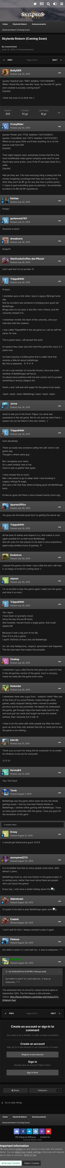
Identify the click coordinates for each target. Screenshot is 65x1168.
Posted (20, 74)
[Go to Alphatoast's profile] (5, 901)
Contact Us (45, 1137)
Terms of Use (30, 1155)
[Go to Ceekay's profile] (5, 661)
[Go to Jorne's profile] (5, 406)
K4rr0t (14, 740)
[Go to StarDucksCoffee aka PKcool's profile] (5, 261)
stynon (14, 578)
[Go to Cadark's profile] (5, 921)
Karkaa (14, 198)
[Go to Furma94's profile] (5, 772)
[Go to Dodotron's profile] (5, 557)
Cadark (14, 919)
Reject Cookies (31, 1163)
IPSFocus (32, 1137)
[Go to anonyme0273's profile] (5, 859)
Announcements (25, 49)
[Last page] (61, 60)
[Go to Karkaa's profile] (5, 200)
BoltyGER (15, 70)
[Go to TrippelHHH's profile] (5, 281)
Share (16, 1090)
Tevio (13, 790)
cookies (19, 1149)
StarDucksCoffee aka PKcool (27, 258)
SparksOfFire (18, 504)
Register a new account (33, 1054)
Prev (10, 60)
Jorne (13, 403)
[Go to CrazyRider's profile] (5, 126)
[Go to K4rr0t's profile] (5, 742)
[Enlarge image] (53, 889)
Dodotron (16, 554)
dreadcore (16, 238)
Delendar (15, 686)
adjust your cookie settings (28, 1152)
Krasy (13, 831)
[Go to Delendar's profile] (5, 688)
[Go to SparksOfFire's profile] (5, 506)
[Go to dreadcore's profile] (5, 240)
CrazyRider (17, 124)
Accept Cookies (12, 1163)
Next (54, 60)
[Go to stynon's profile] (5, 580)
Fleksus (14, 939)
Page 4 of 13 (32, 60)
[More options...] (60, 73)
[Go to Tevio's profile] (5, 792)
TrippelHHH (17, 278)
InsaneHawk (11, 46)
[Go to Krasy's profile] (5, 834)
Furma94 (15, 770)
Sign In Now (32, 1072)
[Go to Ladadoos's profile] (5, 961)
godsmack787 (18, 218)
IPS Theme (20, 1137)
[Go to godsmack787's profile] (5, 220)
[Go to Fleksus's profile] (5, 941)
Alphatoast (16, 898)
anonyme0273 (19, 857)
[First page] (4, 60)
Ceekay (14, 659)
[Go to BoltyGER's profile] (5, 72)
